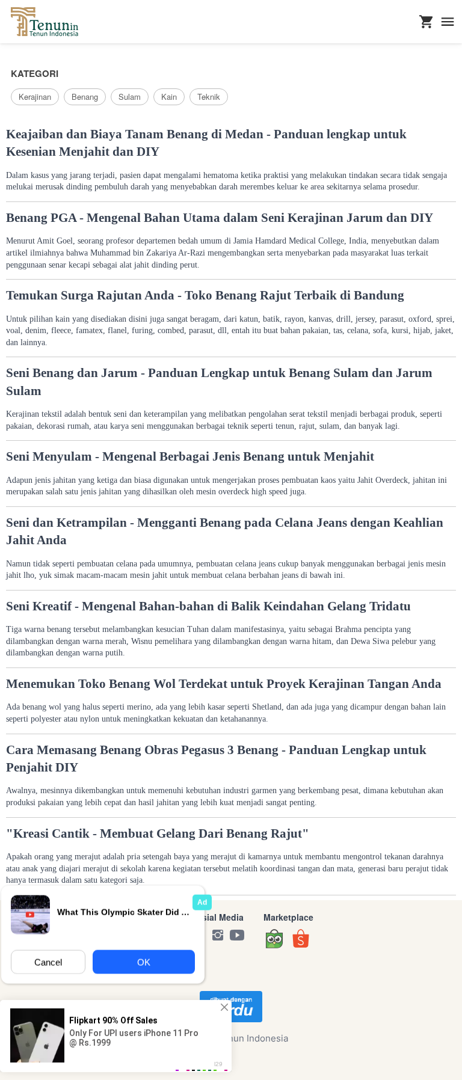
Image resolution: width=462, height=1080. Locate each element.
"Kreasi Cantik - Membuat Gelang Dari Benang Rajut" (157, 833)
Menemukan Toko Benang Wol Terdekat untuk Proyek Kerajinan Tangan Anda (224, 684)
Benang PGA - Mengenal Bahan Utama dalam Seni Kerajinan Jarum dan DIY (219, 217)
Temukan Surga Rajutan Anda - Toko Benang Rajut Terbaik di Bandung (205, 295)
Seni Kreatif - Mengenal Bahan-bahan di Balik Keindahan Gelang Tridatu (208, 606)
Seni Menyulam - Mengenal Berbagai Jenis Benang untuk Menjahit (190, 456)
